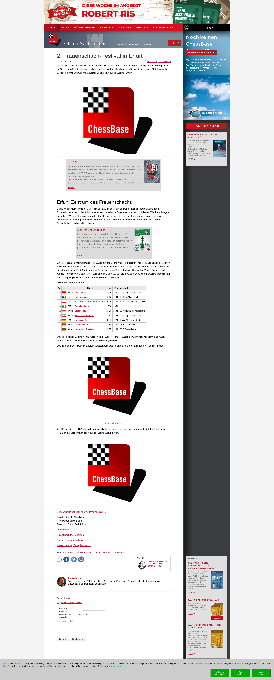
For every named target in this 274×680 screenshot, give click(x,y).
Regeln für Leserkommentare (69, 603)
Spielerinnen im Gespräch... (71, 534)
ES (147, 45)
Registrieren (83, 615)
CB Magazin (107, 27)
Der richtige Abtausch (91, 229)
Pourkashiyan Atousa (84, 315)
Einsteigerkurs (163, 27)
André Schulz (75, 578)
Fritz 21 (72, 161)
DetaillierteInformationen (220, 673)
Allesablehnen (240, 673)
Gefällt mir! (152, 61)
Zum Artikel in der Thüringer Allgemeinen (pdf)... (81, 511)
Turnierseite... (64, 529)
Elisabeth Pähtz (91, 552)
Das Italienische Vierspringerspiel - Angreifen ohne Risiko (201, 566)
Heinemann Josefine (84, 329)
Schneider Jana (82, 320)
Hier (5, 666)
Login (210, 28)
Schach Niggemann (155, 566)
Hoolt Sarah (80, 292)
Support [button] (141, 27)
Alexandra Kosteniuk (74, 552)
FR (150, 45)
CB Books (125, 27)
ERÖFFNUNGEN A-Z (84, 27)
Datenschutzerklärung (117, 666)
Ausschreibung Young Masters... (74, 545)
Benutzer (63, 608)
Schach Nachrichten (84, 43)
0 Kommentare (164, 61)
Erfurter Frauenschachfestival (111, 552)
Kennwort (63, 612)
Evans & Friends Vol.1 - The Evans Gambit (204, 626)
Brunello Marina (82, 306)
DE (140, 45)
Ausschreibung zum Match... (72, 540)
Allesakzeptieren (261, 673)
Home (65, 27)
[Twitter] (73, 559)
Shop (52, 27)
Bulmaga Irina (81, 297)
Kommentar (62, 617)
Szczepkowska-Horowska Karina (90, 301)
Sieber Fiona (80, 311)
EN (144, 45)
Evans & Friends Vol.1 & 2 (203, 600)
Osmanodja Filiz (82, 324)
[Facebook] (66, 559)
